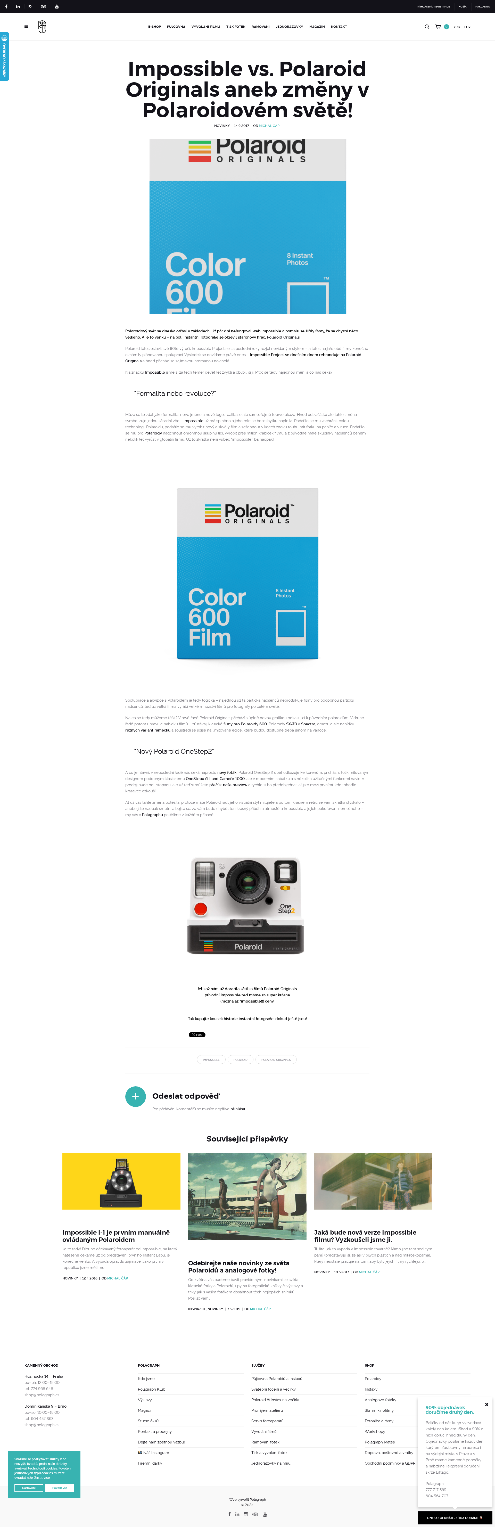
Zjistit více (42, 1478)
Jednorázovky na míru (271, 1463)
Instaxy (371, 1389)
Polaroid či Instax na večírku (276, 1400)
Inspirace (197, 1309)
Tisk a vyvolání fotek (269, 1452)
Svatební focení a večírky (273, 1389)
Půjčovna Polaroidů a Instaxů (276, 1378)
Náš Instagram (155, 1452)
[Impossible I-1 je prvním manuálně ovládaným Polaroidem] (121, 1187)
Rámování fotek (265, 1442)
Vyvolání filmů (206, 27)
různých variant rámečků (147, 730)
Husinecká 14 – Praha (43, 1376)
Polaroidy (153, 433)
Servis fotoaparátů (267, 1421)
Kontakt (339, 27)
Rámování (261, 27)
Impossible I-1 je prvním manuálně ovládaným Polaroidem (116, 1236)
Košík (463, 6)
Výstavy (145, 1400)
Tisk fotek (235, 27)
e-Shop (154, 27)
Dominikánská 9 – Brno (45, 1406)
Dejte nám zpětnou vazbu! (161, 1442)
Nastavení (29, 1488)
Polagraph (149, 1365)
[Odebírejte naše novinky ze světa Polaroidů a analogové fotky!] (247, 1203)
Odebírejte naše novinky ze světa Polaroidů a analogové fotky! (239, 1266)
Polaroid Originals (283, 337)
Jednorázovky (289, 27)
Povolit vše (59, 1488)
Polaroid (241, 1060)
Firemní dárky (150, 1463)
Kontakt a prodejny (155, 1431)
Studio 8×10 (148, 1421)
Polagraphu (152, 814)
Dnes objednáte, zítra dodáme (453, 1518)
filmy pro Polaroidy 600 (245, 724)
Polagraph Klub (151, 1389)
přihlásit (237, 1109)
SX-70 (291, 724)
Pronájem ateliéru (267, 1410)
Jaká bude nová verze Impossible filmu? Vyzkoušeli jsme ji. (365, 1236)
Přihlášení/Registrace (433, 6)
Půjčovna (176, 27)
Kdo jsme (146, 1378)
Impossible (155, 372)
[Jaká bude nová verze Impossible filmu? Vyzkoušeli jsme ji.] (373, 1187)
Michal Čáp (269, 126)
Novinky (222, 126)
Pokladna (482, 6)
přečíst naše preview (228, 785)
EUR (467, 27)
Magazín (317, 27)
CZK (457, 27)
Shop (369, 1365)
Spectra (308, 724)
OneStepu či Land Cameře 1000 (215, 778)
